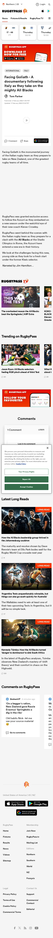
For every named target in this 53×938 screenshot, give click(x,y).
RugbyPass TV (36, 18)
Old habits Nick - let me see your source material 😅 (19, 721)
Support (30, 894)
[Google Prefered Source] (40, 141)
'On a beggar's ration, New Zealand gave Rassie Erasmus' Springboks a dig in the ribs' (20, 708)
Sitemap (7, 860)
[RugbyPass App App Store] (15, 804)
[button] (50, 18)
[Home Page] (14, 11)
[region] (26, 469)
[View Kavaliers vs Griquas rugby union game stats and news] (9, 32)
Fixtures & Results (19, 18)
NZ (27, 872)
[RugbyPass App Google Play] (38, 804)
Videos (6, 854)
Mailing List (32, 842)
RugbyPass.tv (32, 836)
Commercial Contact (32, 902)
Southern (30, 860)
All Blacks (24, 239)
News (5, 18)
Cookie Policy (9, 906)
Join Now (31, 830)
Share (26, 141)
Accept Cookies (26, 487)
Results (6, 842)
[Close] (47, 448)
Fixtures (6, 836)
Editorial (30, 909)
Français (30, 878)
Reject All (27, 479)
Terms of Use (9, 900)
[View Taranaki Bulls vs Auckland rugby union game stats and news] (28, 32)
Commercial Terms (12, 912)
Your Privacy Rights (26, 472)
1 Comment (12, 141)
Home (6, 830)
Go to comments (15, 732)
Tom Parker (16, 96)
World (29, 866)
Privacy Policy (9, 894)
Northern (30, 854)
